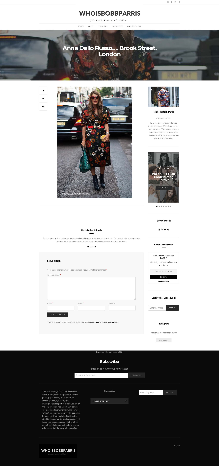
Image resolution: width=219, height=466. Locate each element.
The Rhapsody (134, 27)
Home (81, 27)
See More (163, 340)
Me (168, 168)
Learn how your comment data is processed (99, 322)
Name (49, 303)
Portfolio (117, 27)
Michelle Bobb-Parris (91, 230)
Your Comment (53, 275)
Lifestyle (161, 168)
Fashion (161, 166)
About (91, 27)
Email (80, 303)
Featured (170, 166)
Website (112, 303)
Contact (103, 27)
